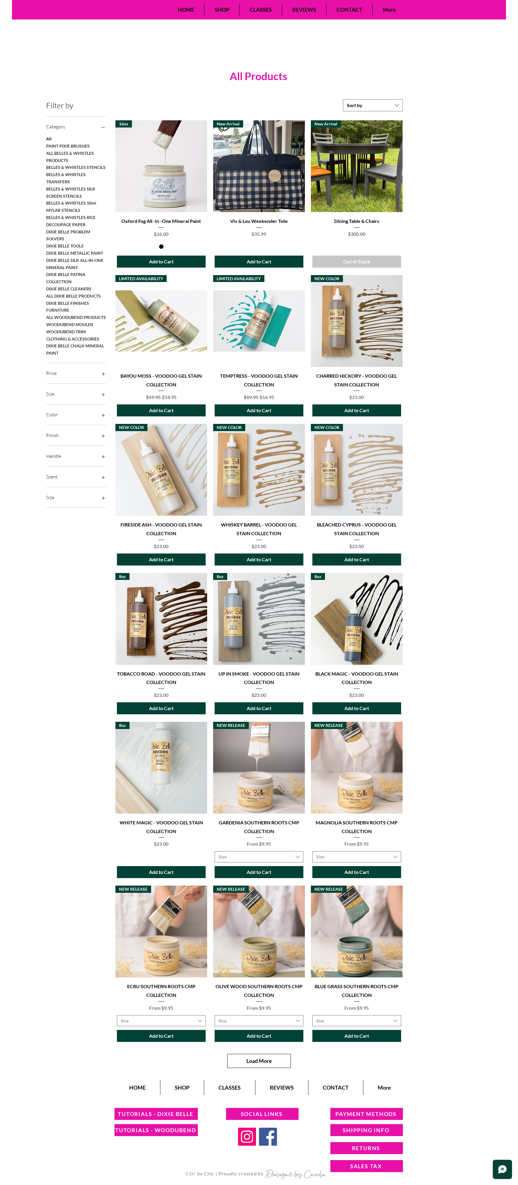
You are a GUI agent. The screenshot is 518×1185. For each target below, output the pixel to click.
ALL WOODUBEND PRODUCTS (76, 317)
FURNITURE (57, 310)
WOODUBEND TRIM (66, 331)
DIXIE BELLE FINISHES (67, 303)
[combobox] (373, 105)
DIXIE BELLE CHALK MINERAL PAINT (75, 349)
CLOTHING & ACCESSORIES (72, 338)
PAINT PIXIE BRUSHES (68, 145)
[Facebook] (268, 1137)
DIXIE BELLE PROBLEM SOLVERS (68, 235)
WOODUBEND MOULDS (69, 324)
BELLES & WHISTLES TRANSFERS (66, 178)
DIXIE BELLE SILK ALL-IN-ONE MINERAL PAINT (74, 264)
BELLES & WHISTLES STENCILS (76, 167)
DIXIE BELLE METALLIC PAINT (74, 253)
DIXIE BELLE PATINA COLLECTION (65, 278)
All (49, 138)
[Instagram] (247, 1137)
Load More (259, 1061)
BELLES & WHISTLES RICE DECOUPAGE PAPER (71, 221)
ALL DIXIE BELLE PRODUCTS (73, 295)
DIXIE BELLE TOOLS (65, 245)
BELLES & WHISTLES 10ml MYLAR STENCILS (71, 206)
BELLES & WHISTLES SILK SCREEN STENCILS (70, 192)
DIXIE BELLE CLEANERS (68, 288)
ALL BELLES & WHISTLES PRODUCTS (70, 157)
